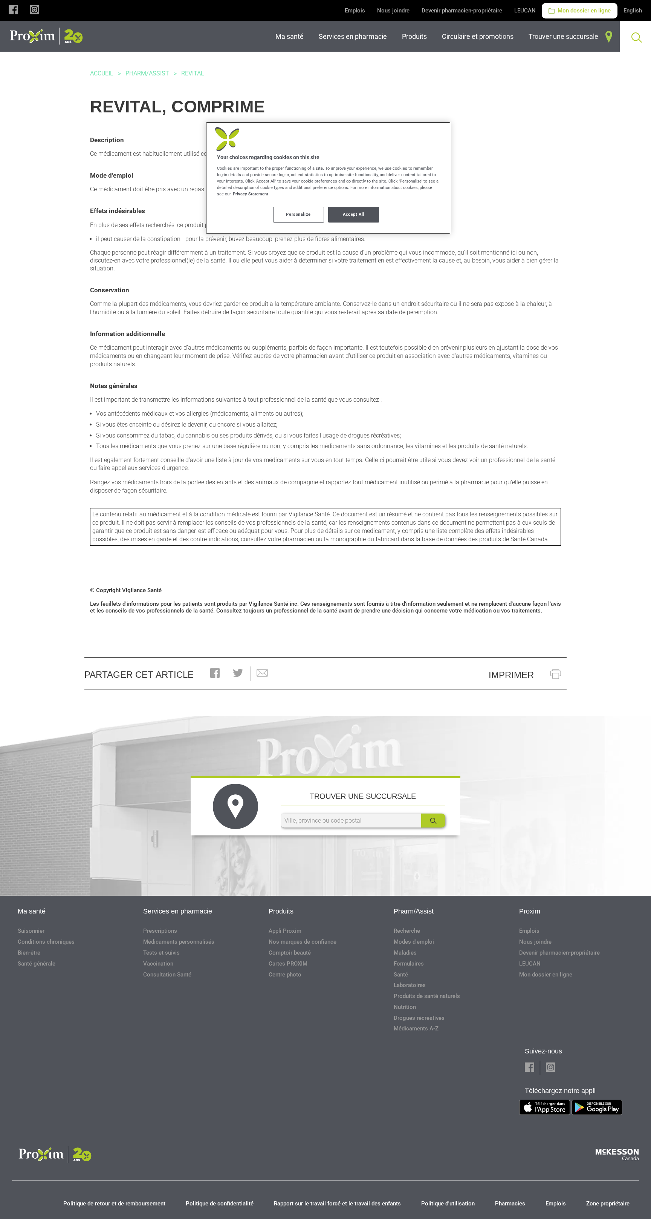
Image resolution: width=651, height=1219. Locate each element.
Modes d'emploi (414, 941)
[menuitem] (291, 36)
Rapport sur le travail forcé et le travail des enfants (337, 1203)
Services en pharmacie (177, 911)
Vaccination (158, 963)
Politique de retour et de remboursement (114, 1203)
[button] (13, 10)
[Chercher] (433, 821)
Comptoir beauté (290, 952)
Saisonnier (31, 930)
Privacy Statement (250, 194)
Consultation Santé (167, 974)
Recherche (407, 930)
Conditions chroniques (46, 941)
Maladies (405, 952)
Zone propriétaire (608, 1203)
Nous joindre (393, 10)
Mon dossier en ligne (583, 10)
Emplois (355, 10)
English (632, 10)
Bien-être (29, 952)
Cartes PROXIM (288, 963)
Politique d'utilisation (448, 1203)
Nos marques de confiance (302, 941)
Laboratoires (410, 985)
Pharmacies (510, 1203)
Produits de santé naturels (427, 996)
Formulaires (409, 963)
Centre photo (285, 974)
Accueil (101, 73)
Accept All (353, 214)
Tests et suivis (161, 952)
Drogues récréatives (419, 1018)
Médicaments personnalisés (178, 941)
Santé (401, 974)
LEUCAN (525, 10)
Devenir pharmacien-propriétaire (462, 10)
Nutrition (405, 1007)
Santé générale (36, 963)
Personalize (298, 214)
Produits (281, 911)
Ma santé (32, 911)
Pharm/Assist (147, 73)
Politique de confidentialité (220, 1203)
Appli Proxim (285, 930)
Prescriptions (160, 930)
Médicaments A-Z (416, 1028)
